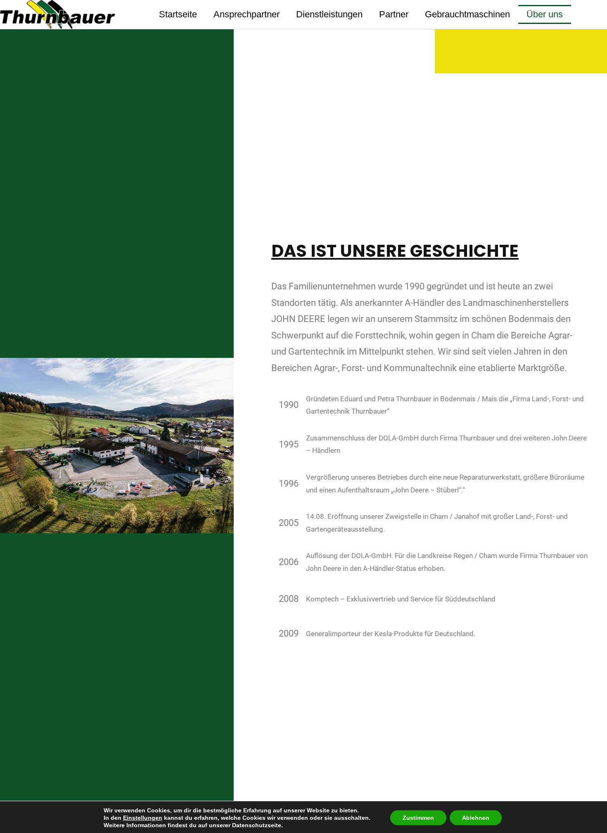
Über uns (544, 14)
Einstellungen (142, 817)
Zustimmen (418, 817)
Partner (393, 14)
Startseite (178, 14)
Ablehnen (475, 817)
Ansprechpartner (246, 14)
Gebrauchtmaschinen (467, 14)
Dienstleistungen (329, 14)
